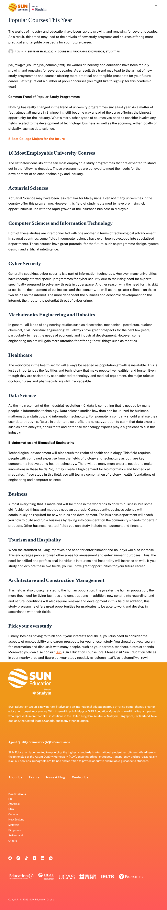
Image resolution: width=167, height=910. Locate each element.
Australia (14, 803)
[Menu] (157, 7)
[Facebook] (10, 858)
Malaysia (13, 824)
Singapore (14, 830)
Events (34, 777)
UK (10, 799)
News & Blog (55, 777)
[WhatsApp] (51, 858)
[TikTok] (26, 858)
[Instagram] (18, 858)
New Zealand (16, 819)
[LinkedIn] (42, 858)
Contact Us (80, 777)
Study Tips (112, 51)
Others (12, 840)
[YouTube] (34, 858)
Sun (59, 652)
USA (11, 808)
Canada (13, 814)
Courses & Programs (72, 51)
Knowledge (96, 51)
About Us (15, 777)
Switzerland (15, 835)
